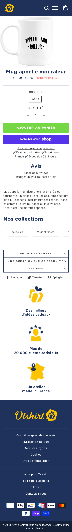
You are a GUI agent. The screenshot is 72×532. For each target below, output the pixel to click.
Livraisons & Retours (35, 442)
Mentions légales (36, 448)
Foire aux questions (36, 481)
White (35, 99)
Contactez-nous (36, 493)
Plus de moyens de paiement (35, 148)
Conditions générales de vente (35, 435)
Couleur (36, 92)
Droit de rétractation (36, 461)
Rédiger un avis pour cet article (36, 177)
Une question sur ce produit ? (36, 261)
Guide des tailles (36, 253)
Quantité (36, 108)
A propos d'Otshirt (36, 474)
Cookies (36, 454)
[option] (27, 41)
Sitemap (36, 487)
